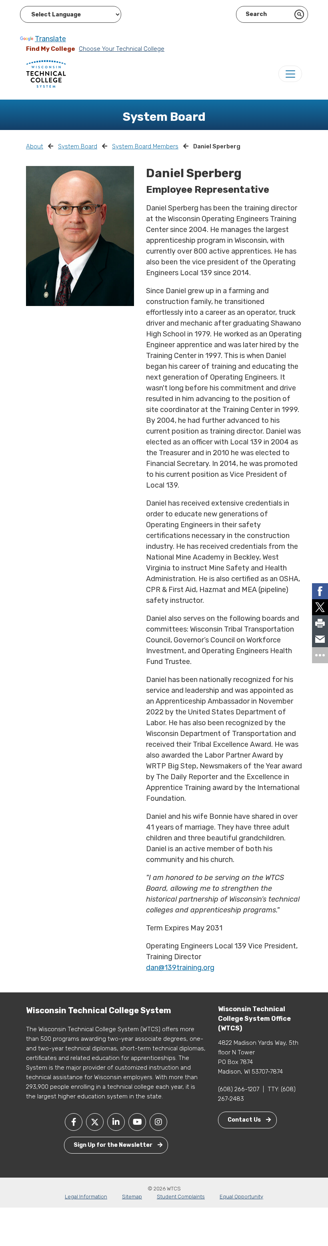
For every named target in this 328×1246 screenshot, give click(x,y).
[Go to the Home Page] (46, 73)
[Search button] (299, 14)
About (34, 146)
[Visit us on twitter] (95, 1122)
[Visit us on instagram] (158, 1122)
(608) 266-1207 (238, 1089)
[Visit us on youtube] (137, 1122)
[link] (320, 591)
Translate (50, 38)
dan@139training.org (180, 967)
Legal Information (86, 1197)
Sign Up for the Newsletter (114, 1145)
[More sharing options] (320, 655)
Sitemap (132, 1197)
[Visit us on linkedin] (116, 1122)
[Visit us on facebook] (73, 1122)
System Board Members (145, 146)
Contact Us (245, 1119)
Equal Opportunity (241, 1197)
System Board (77, 146)
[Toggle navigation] (290, 74)
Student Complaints (181, 1197)
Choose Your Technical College (121, 48)
